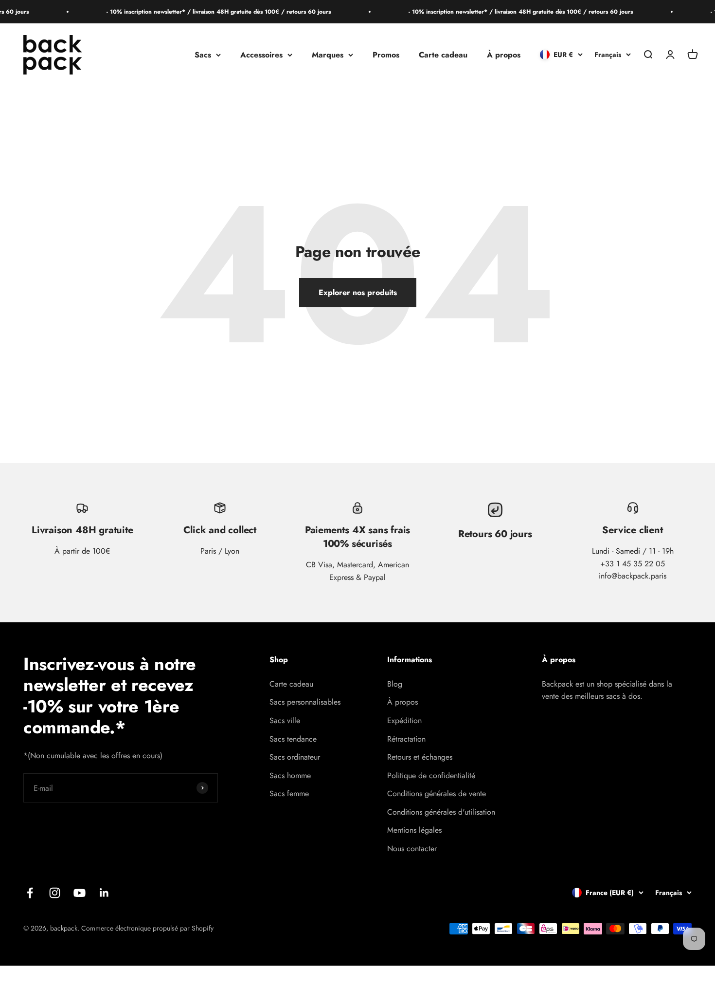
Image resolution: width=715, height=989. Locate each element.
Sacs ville (284, 720)
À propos (503, 54)
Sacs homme (290, 775)
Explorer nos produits (358, 292)
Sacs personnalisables (304, 702)
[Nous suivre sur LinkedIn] (104, 892)
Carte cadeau (443, 54)
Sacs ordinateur (294, 757)
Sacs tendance (293, 739)
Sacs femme (289, 793)
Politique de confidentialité (431, 775)
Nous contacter (412, 848)
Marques (327, 54)
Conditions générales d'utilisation (441, 812)
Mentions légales (414, 830)
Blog (394, 684)
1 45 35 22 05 (640, 563)
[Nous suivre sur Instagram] (54, 892)
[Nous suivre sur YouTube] (79, 892)
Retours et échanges (419, 757)
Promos (386, 54)
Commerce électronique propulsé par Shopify (147, 928)
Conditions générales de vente (436, 793)
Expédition (404, 720)
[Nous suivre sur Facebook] (29, 892)
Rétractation (406, 739)
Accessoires (261, 54)
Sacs (203, 54)
